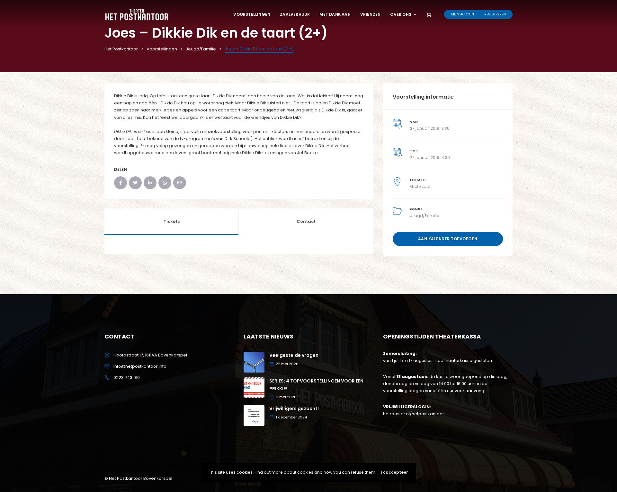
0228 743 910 (126, 377)
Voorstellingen (251, 14)
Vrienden (370, 14)
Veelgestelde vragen (293, 355)
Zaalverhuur (295, 14)
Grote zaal (420, 186)
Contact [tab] (306, 221)
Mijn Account (463, 14)
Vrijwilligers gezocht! (294, 408)
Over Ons (400, 14)
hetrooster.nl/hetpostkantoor (413, 414)
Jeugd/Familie (424, 215)
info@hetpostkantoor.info (139, 366)
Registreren (495, 14)
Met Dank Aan (334, 14)
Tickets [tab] (172, 221)
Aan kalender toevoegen (448, 239)
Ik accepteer (394, 472)
